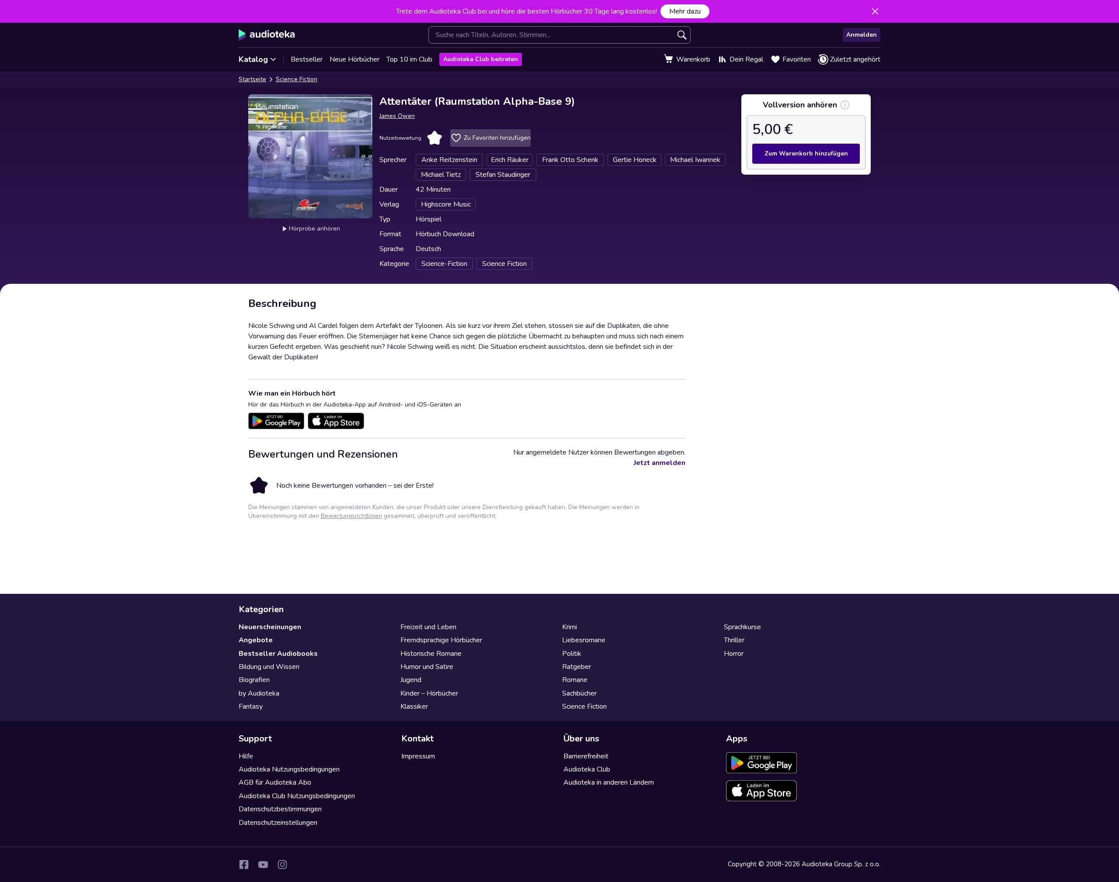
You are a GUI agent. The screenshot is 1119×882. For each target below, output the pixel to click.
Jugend (410, 680)
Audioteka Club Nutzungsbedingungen (297, 796)
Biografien (254, 680)
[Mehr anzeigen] (845, 104)
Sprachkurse (742, 627)
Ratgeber (576, 667)
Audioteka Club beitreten (480, 59)
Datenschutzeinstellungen (278, 823)
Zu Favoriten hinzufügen (497, 138)
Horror (734, 653)
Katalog (253, 59)
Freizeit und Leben (428, 627)
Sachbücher (579, 693)
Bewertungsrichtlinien (351, 516)
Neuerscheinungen (270, 627)
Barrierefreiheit (585, 756)
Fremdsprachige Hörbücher (441, 640)
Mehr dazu (685, 11)
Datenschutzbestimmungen (280, 809)
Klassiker (414, 706)
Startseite (252, 79)
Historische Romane (431, 653)
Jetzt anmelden (659, 463)
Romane (574, 680)
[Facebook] (244, 864)
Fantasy (251, 706)
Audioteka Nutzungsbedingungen (289, 769)
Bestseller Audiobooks (278, 653)
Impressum (418, 756)
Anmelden (861, 35)
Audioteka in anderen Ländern (608, 782)
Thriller (734, 640)
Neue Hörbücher (354, 59)
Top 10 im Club (409, 59)
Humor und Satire (426, 667)
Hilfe (246, 756)
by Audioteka (259, 693)
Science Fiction (296, 79)
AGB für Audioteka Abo (275, 782)
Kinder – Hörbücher (429, 693)
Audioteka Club (586, 769)
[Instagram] (282, 864)
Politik (571, 653)
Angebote (256, 640)
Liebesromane (583, 640)
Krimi (569, 627)
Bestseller (307, 59)
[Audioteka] (267, 35)
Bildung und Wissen (269, 667)
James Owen (397, 116)
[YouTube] (263, 864)
